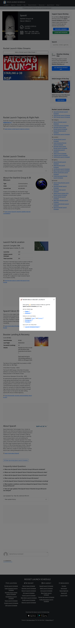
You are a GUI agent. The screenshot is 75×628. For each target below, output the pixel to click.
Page (32, 318)
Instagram (28, 320)
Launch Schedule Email (32, 327)
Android (27, 313)
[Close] (54, 299)
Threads (27, 322)
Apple (27, 311)
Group (40, 318)
